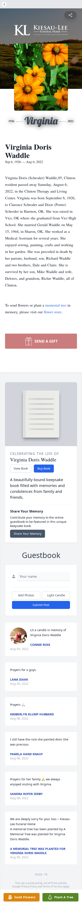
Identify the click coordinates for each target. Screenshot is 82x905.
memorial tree (55, 305)
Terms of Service (52, 886)
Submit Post (41, 605)
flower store (52, 311)
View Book (21, 468)
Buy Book (43, 468)
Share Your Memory (27, 534)
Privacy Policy (29, 886)
